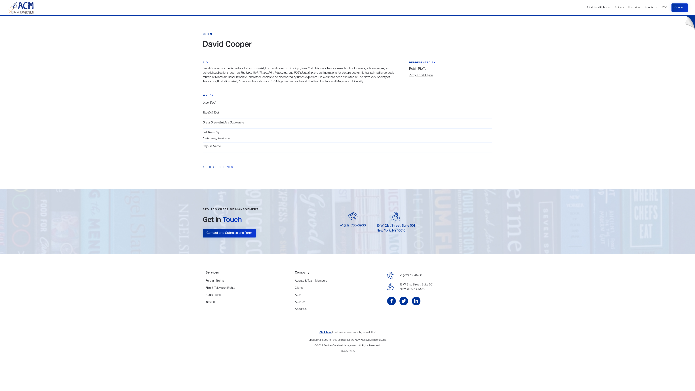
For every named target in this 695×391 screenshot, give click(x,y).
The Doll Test (211, 113)
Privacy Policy (347, 351)
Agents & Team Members (311, 281)
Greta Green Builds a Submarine (223, 123)
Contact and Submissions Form (229, 233)
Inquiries (211, 302)
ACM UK (300, 302)
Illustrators (634, 7)
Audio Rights (214, 295)
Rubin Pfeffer (418, 69)
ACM (664, 7)
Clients (299, 288)
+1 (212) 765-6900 (353, 225)
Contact (680, 8)
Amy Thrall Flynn (421, 75)
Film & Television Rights (220, 288)
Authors (619, 7)
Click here (325, 332)
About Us (301, 309)
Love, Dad (209, 103)
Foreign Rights (215, 281)
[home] (21, 7)
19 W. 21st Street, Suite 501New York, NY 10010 (416, 287)
